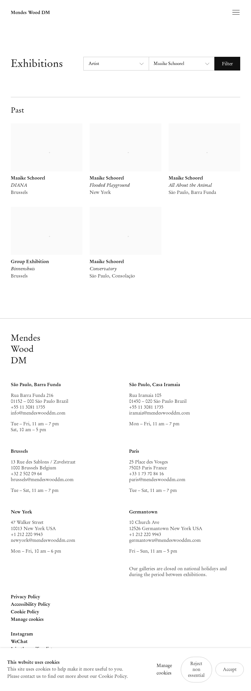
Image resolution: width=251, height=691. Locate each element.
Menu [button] (235, 13)
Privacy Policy (25, 597)
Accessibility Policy (30, 604)
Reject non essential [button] (196, 669)
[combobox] (115, 64)
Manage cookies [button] (27, 619)
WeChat (19, 641)
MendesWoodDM (26, 349)
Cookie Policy (25, 612)
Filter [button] (227, 64)
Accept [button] (230, 669)
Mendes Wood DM (30, 12)
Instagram (22, 634)
